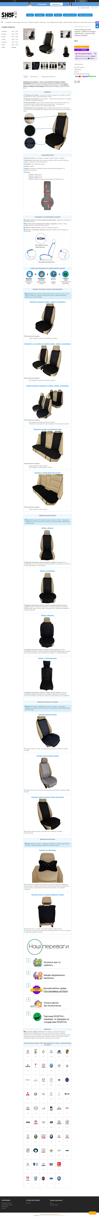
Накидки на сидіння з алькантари (37, 22)
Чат (94, 1213)
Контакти (58, 15)
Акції (51, 1203)
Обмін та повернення (85, 15)
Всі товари (39, 15)
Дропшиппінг (5, 1206)
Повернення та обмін (7, 1204)
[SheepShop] (9, 14)
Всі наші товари (54, 1204)
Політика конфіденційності (59, 1215)
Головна (30, 15)
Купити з (79, 49)
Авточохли (24, 22)
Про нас (49, 15)
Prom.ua (57, 1214)
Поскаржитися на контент (46, 1215)
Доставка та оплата (69, 15)
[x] (78, 82)
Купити (81, 46)
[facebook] (75, 82)
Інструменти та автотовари (13, 22)
